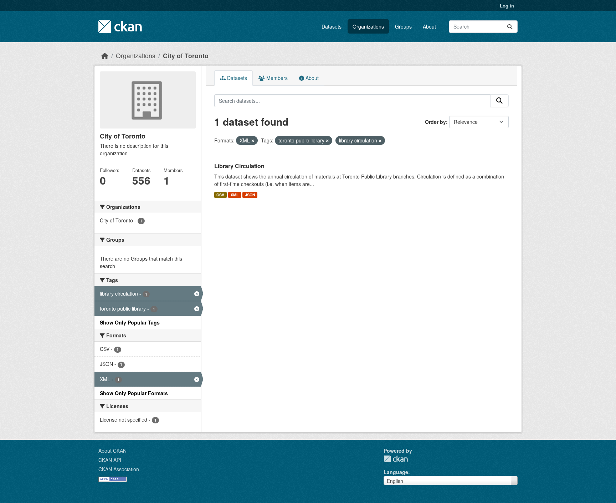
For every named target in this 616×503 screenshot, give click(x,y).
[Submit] (510, 26)
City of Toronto (186, 55)
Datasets (332, 26)
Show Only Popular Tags (130, 322)
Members (276, 77)
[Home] (104, 55)
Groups (403, 26)
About (429, 26)
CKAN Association (118, 469)
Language (396, 472)
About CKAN (112, 450)
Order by (435, 121)
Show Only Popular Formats (134, 393)
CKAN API (109, 459)
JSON (250, 194)
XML (234, 194)
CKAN (396, 459)
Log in (507, 5)
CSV (220, 194)
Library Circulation (239, 166)
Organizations (368, 26)
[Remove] (252, 141)
